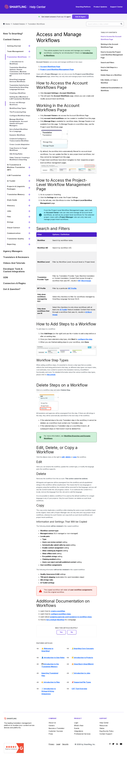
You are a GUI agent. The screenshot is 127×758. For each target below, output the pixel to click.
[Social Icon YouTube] (121, 744)
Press (51, 734)
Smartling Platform (83, 7)
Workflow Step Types (18, 108)
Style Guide (12, 200)
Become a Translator (56, 728)
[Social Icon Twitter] (113, 744)
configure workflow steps (61, 614)
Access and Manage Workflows (17, 103)
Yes (61, 632)
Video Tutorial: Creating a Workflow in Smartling (20, 158)
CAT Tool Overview (79, 689)
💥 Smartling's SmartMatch (83, 664)
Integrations (78, 731)
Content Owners (19, 24)
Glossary (11, 206)
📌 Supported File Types (81, 682)
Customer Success (56, 731)
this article (51, 375)
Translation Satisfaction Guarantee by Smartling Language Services (19, 87)
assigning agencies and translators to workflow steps (71, 617)
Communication (14, 233)
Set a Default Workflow (55, 620)
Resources (104, 726)
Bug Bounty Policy (107, 731)
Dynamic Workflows (17, 135)
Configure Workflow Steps (20, 115)
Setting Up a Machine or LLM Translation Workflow (20, 98)
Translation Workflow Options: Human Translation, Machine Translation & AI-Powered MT (20, 72)
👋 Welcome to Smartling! (47, 650)
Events (76, 728)
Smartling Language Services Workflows (17, 80)
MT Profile (72, 288)
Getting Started (14, 46)
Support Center (116, 7)
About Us (52, 723)
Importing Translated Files (49, 674)
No (72, 632)
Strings (10, 222)
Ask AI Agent (80, 17)
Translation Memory (16, 194)
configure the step (85, 339)
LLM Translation (14, 175)
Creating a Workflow (18, 93)
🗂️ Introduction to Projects (82, 658)
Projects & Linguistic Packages (16, 187)
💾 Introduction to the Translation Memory (50, 665)
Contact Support (106, 734)
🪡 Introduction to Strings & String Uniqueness (48, 691)
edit (63, 457)
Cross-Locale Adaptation (20, 144)
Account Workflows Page (50, 67)
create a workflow (58, 611)
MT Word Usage (84, 281)
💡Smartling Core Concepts (83, 649)
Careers (52, 726)
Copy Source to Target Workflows (18, 149)
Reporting (11, 244)
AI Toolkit (11, 181)
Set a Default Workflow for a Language (19, 130)
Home (7, 24)
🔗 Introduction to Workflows (17, 63)
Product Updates (100, 7)
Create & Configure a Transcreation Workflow (19, 140)
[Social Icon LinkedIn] (117, 744)
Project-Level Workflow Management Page (57, 69)
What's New (78, 726)
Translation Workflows (36, 24)
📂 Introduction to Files (50, 682)
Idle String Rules (16, 154)
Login (76, 723)
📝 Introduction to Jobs (81, 673)
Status (102, 728)
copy (75, 457)
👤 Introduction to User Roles (52, 658)
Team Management (15, 51)
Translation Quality (15, 239)
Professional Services (82, 734)
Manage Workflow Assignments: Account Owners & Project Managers (19, 122)
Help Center (104, 723)
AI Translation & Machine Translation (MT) (16, 167)
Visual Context (13, 228)
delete (68, 457)
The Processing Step (18, 112)
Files (9, 217)
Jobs (9, 211)
